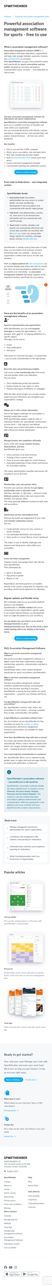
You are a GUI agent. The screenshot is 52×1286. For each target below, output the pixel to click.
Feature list (9, 1136)
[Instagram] (15, 1267)
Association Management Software (13, 1238)
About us (7, 1185)
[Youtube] (10, 1267)
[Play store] (30, 1274)
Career (6, 1189)
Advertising (9, 1197)
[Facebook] (5, 1267)
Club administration (36, 1203)
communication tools (22, 157)
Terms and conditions (13, 1204)
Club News (32, 1199)
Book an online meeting (26, 172)
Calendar (7, 1216)
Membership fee (11, 1219)
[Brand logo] (15, 6)
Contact (7, 1182)
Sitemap (7, 1208)
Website (7, 1223)
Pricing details (10, 1110)
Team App (8, 1227)
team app (16, 233)
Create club (30, 1080)
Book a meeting (13, 1080)
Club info (32, 1207)
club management (36, 263)
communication (13, 59)
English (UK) (12, 1171)
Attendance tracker (12, 1244)
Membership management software (13, 1232)
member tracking (31, 724)
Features (7, 16)
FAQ (30, 1182)
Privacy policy (10, 1200)
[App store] (12, 1274)
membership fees (30, 239)
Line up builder (10, 1247)
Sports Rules (33, 1185)
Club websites (34, 1196)
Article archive (10, 1193)
